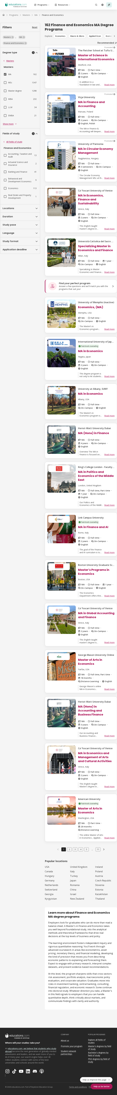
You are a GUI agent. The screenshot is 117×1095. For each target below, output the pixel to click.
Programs (42, 4)
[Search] (96, 4)
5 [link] (86, 849)
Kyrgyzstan (51, 898)
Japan (73, 880)
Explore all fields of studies (96, 1041)
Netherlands (51, 885)
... (92, 849)
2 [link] (69, 849)
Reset (34, 27)
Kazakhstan (101, 894)
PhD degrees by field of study (99, 1060)
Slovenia (99, 885)
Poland (99, 871)
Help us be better (101, 1086)
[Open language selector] (102, 4)
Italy (72, 871)
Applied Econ (95, 36)
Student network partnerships (68, 1052)
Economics (60, 36)
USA (47, 866)
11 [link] (98, 849)
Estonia (99, 889)
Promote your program (71, 1046)
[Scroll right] (114, 36)
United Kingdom (78, 866)
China (73, 889)
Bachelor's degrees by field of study (98, 1054)
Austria (99, 876)
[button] (8, 37)
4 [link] (80, 849)
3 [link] (75, 849)
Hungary (49, 876)
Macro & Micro (77, 36)
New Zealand (77, 898)
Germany (50, 880)
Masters (10, 60)
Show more (8, 124)
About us (65, 1040)
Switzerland (51, 889)
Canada (49, 871)
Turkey (74, 876)
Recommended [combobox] (105, 42)
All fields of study (14, 141)
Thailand (100, 898)
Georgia (49, 894)
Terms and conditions (78, 1087)
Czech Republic (103, 880)
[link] (53, 15)
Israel (73, 894)
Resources (63, 4)
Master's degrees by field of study (99, 1047)
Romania (74, 885)
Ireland (99, 866)
